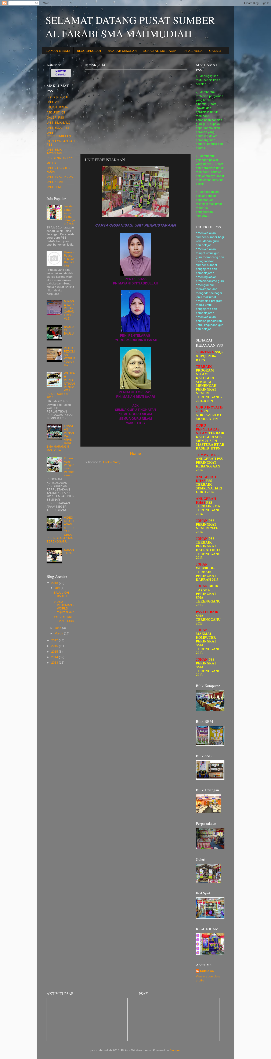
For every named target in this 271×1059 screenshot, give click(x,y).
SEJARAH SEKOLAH (122, 50)
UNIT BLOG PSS (58, 127)
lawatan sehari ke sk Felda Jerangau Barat (69, 215)
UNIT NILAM (55, 181)
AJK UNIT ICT (56, 112)
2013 (55, 662)
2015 (55, 651)
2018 (55, 583)
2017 (55, 640)
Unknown (207, 971)
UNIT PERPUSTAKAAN (59, 134)
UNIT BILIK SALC (58, 122)
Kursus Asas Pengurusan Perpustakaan (69, 467)
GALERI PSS (55, 117)
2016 (55, 646)
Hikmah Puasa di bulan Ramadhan (69, 259)
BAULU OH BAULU (61, 594)
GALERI (215, 50)
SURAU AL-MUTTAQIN (160, 50)
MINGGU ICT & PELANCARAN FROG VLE (69, 310)
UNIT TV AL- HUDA (60, 176)
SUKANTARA (69, 551)
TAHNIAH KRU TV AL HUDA (64, 619)
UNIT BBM (54, 187)
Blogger (175, 1050)
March (59, 633)
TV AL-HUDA (193, 50)
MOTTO (52, 163)
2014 (55, 657)
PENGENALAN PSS (60, 158)
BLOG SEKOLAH (89, 50)
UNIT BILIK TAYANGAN (54, 151)
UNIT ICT (53, 102)
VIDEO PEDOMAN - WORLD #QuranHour (69, 357)
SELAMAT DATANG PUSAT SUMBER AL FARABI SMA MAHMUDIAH (130, 26)
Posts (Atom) (111, 462)
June (58, 628)
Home (135, 453)
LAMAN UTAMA (58, 50)
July (58, 587)
